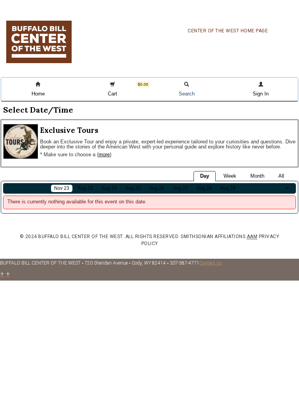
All (281, 176)
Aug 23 (85, 188)
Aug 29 (228, 188)
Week (229, 176)
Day (204, 176)
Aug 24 (109, 188)
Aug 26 (156, 188)
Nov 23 (61, 188)
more (104, 154)
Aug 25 (133, 188)
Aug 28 (204, 188)
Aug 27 (180, 188)
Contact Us (210, 263)
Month (257, 176)
